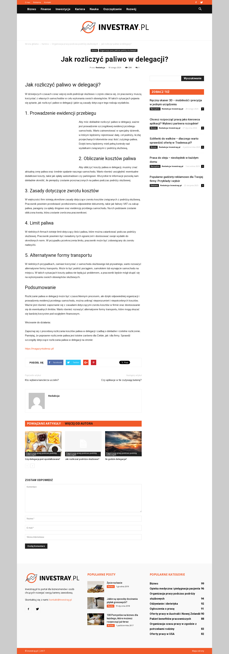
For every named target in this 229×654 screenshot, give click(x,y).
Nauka (94, 9)
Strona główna (32, 43)
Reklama (37, 2)
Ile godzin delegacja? (116, 459)
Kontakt (47, 2)
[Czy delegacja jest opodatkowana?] (43, 443)
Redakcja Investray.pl (172, 108)
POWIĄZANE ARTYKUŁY (44, 423)
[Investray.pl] (114, 27)
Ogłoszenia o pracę (162, 608)
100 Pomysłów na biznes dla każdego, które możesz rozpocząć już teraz (122, 618)
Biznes (31, 9)
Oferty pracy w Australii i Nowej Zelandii (175, 613)
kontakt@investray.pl (60, 599)
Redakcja (100, 67)
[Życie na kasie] (95, 587)
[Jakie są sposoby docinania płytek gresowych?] (95, 603)
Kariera (80, 9)
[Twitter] (201, 2)
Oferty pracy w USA (162, 634)
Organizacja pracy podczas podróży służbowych (118, 50)
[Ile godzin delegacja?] (123, 443)
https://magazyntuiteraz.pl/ (39, 348)
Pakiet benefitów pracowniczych (170, 618)
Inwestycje (63, 9)
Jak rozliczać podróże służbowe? (82, 459)
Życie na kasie (114, 582)
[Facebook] (195, 2)
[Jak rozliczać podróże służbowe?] (83, 443)
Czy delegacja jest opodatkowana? (42, 459)
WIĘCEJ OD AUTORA (79, 423)
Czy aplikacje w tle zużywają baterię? (121, 380)
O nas (27, 2)
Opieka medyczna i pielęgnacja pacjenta (175, 588)
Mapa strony (198, 650)
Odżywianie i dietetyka (164, 603)
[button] (200, 9)
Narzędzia (155, 109)
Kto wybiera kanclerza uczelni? (42, 380)
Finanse (46, 9)
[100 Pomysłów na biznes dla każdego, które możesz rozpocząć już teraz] (95, 619)
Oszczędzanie (112, 9)
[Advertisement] (50, 142)
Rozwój (131, 9)
